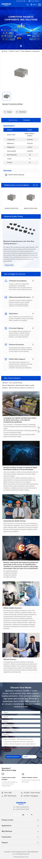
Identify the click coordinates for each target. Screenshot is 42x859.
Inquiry (9, 112)
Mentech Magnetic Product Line (6, 4)
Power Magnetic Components (30, 51)
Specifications (13, 120)
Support (5, 842)
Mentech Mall (21, 1)
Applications (6, 825)
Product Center (14, 51)
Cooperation (6, 837)
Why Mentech (7, 831)
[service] (38, 427)
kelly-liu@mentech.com (25, 289)
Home (5, 51)
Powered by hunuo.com (21, 857)
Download (26, 120)
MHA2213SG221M (11, 208)
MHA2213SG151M (30, 208)
